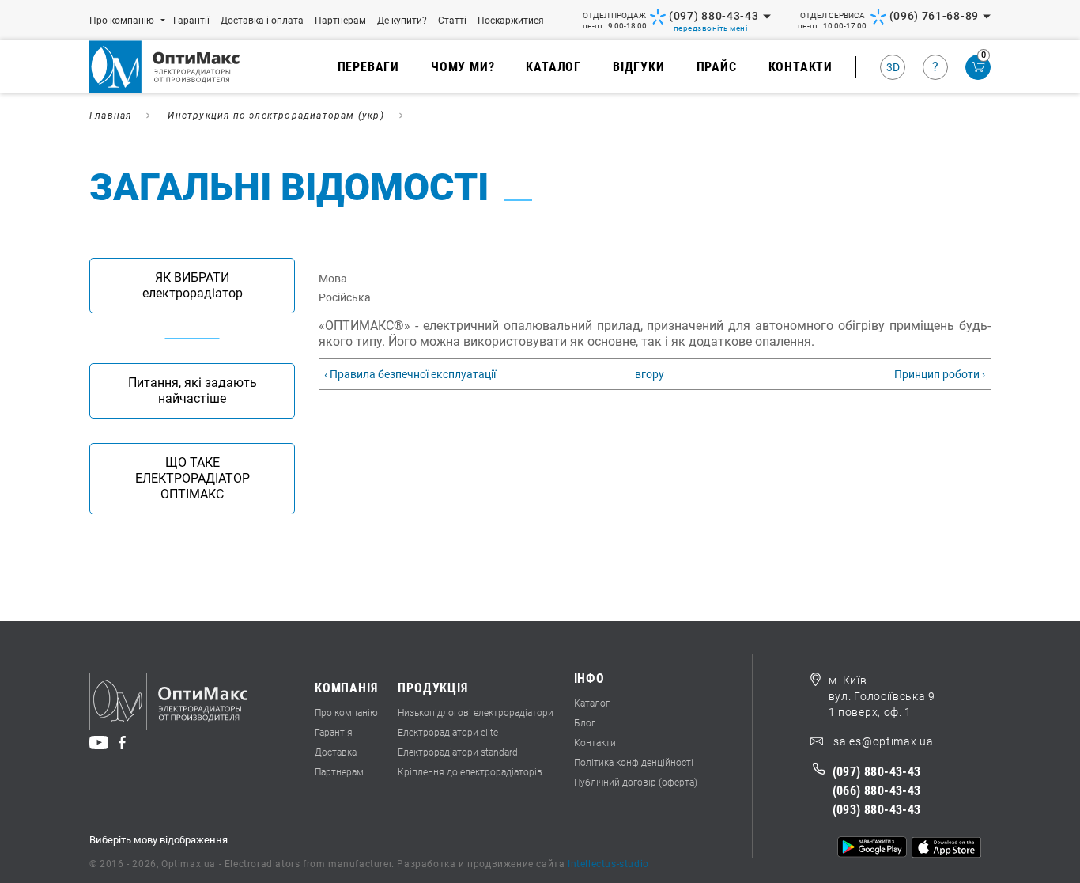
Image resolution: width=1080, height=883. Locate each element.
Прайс (717, 66)
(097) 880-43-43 (714, 15)
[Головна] (174, 66)
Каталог (553, 66)
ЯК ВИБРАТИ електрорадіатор (192, 285)
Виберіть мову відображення (158, 840)
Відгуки (639, 66)
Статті (452, 20)
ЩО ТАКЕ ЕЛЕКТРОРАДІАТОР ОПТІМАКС (192, 478)
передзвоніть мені (711, 28)
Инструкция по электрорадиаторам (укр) (275, 115)
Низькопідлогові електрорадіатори (475, 712)
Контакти (800, 66)
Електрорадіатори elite (448, 732)
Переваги (368, 66)
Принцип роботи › (939, 374)
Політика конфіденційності (633, 762)
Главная (110, 115)
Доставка (336, 752)
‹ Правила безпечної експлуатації (410, 374)
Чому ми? (462, 66)
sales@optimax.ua (882, 741)
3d (893, 67)
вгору (648, 374)
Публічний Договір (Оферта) (635, 782)
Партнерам (340, 20)
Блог (584, 723)
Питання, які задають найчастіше (192, 390)
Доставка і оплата (262, 20)
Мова (333, 278)
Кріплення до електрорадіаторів (470, 772)
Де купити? (402, 20)
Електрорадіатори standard (458, 752)
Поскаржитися (511, 20)
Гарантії (191, 20)
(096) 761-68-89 (934, 15)
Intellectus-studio (608, 864)
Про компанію (121, 20)
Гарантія (334, 732)
